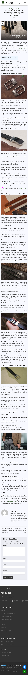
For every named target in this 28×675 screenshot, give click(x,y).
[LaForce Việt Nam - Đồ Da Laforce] (7, 2)
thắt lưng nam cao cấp (11, 155)
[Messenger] (24, 667)
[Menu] (25, 3)
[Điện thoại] (24, 671)
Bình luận (5, 545)
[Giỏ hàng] (19, 2)
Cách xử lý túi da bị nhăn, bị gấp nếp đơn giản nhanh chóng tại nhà (7, 530)
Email (4, 564)
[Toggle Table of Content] (14, 58)
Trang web (5, 570)
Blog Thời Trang (14, 8)
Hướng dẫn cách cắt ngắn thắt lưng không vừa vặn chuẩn (21, 530)
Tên (4, 558)
